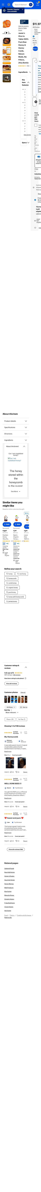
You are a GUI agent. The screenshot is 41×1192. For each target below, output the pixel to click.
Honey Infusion (9, 876)
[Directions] (26, 434)
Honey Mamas (9, 884)
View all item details (30, 135)
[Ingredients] (30, 72)
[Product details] (26, 421)
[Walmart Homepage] (8, 4)
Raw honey (7, 891)
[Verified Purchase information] (21, 732)
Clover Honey (8, 907)
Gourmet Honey (9, 880)
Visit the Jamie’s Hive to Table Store (23, 28)
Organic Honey (9, 899)
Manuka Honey (9, 895)
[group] (26, 66)
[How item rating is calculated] (25, 678)
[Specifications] (26, 427)
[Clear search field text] (28, 4)
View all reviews (11, 683)
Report (25, 772)
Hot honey (7, 910)
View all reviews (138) (16, 849)
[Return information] (34, 45)
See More (14, 491)
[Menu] (3, 4)
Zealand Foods (9, 868)
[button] (23, 82)
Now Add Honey (9, 872)
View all (23, 692)
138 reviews (16, 675)
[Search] (30, 4)
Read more (7, 751)
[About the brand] (24, 446)
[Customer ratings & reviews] (26, 666)
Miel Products (8, 887)
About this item (10, 414)
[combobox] (23, 4)
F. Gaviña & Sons (9, 903)
